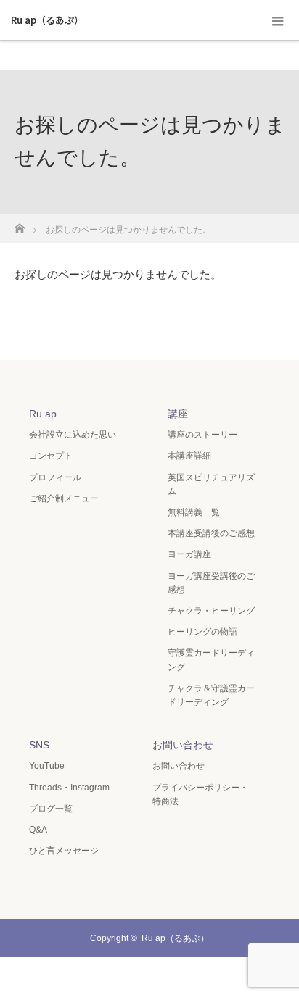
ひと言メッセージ (64, 851)
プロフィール (55, 477)
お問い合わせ (178, 766)
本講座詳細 (189, 456)
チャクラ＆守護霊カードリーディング (211, 695)
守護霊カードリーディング (211, 660)
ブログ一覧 (51, 809)
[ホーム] (19, 224)
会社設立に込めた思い (72, 435)
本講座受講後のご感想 (211, 533)
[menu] (278, 20)
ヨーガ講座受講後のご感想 (211, 583)
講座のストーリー (202, 435)
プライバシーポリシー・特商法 (200, 794)
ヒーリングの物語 (202, 632)
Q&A (38, 830)
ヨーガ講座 (189, 554)
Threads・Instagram (69, 788)
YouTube (47, 766)
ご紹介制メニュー (64, 498)
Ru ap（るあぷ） (47, 20)
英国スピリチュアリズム (211, 484)
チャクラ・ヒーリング (211, 611)
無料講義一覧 (194, 512)
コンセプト (51, 456)
